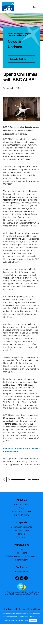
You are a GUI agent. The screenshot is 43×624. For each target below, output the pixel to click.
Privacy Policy (23, 620)
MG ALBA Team (21, 515)
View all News (33, 479)
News (21, 508)
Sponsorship (21, 537)
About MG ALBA (21, 504)
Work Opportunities (21, 530)
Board (21, 549)
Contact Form (21, 571)
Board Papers (21, 560)
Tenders (21, 534)
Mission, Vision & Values (21, 511)
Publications (21, 553)
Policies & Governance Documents (21, 556)
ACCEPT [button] (33, 620)
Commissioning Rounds (21, 527)
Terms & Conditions (31, 609)
